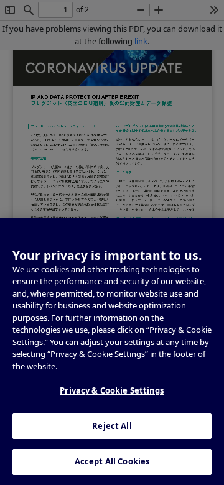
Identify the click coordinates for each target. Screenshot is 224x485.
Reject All (111, 426)
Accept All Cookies (112, 461)
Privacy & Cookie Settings (112, 390)
